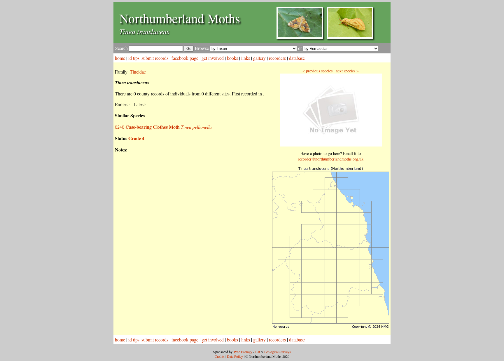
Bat (257, 351)
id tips (133, 58)
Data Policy (235, 356)
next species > (347, 71)
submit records (154, 58)
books (232, 58)
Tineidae (138, 72)
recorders (277, 58)
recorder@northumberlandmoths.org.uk (330, 159)
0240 (163, 127)
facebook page (185, 58)
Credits (220, 356)
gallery (259, 58)
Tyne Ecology (242, 351)
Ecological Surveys (277, 351)
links (245, 58)
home (120, 58)
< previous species (317, 71)
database (297, 58)
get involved (213, 58)
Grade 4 (136, 138)
